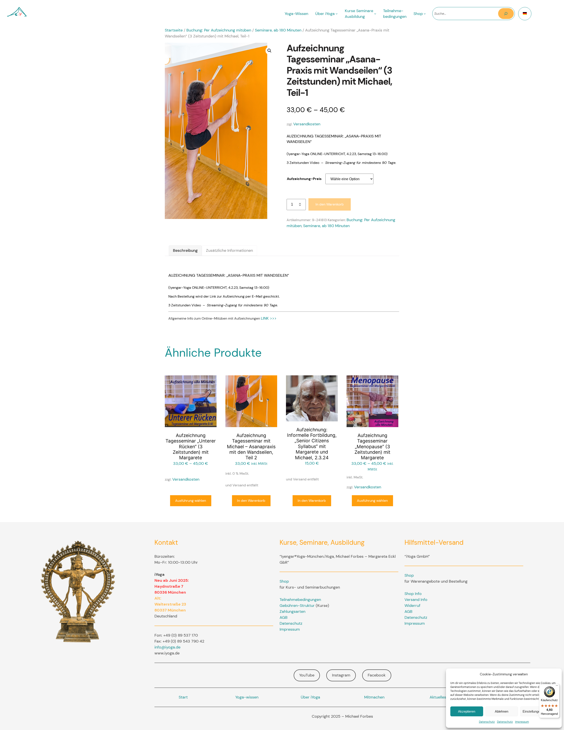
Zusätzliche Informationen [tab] (229, 250)
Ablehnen (501, 711)
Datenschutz (487, 722)
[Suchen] (506, 13)
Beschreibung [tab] (185, 250)
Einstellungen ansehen (539, 711)
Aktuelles (438, 697)
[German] (524, 13)
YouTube (306, 675)
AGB (284, 617)
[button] (269, 51)
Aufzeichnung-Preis (304, 178)
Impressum (522, 722)
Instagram (341, 675)
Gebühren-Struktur (297, 605)
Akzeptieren (466, 711)
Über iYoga (310, 697)
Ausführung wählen (190, 500)
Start (183, 697)
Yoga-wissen (246, 697)
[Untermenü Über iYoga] (337, 14)
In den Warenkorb (329, 204)
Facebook (377, 675)
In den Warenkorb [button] (251, 500)
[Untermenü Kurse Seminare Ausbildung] (375, 14)
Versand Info (415, 599)
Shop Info (413, 593)
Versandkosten (306, 124)
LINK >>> (268, 318)
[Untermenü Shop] (425, 14)
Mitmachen (374, 697)
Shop (284, 581)
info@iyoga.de (167, 647)
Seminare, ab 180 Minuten (278, 30)
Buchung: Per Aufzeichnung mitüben (218, 30)
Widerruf (412, 605)
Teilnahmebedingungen (300, 599)
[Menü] (557, 686)
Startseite (174, 30)
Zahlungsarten (292, 611)
